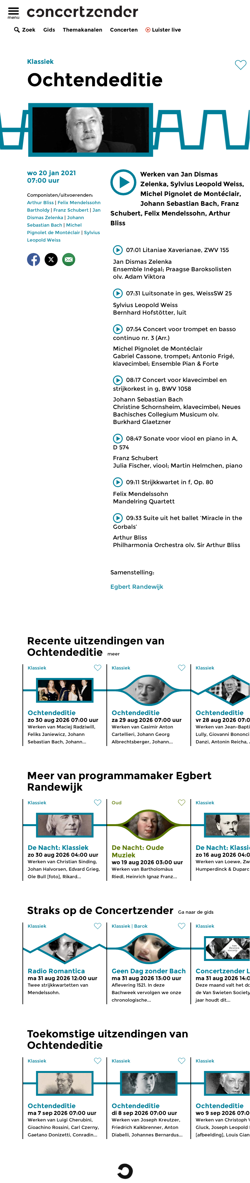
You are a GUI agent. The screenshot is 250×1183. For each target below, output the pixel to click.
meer (113, 654)
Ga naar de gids (196, 912)
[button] (123, 182)
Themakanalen (82, 30)
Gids (49, 30)
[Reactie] (68, 260)
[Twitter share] (51, 260)
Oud (116, 803)
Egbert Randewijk (136, 586)
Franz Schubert (71, 210)
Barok (140, 926)
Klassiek (40, 61)
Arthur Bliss (40, 202)
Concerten (124, 30)
